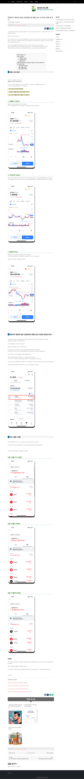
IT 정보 (57, 37)
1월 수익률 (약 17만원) (23, 65)
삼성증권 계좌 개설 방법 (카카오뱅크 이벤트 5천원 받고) (19, 691)
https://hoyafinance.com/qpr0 (20, 25)
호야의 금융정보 (12, 22)
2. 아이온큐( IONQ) (22, 59)
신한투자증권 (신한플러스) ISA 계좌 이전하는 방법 (18, 685)
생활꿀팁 (36, 1)
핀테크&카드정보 (19, 1)
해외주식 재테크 (31, 752)
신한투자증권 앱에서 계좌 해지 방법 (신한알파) (17, 682)
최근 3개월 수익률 (20, 64)
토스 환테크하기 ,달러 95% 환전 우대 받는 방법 (18, 688)
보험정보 (31, 1)
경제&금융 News (59, 39)
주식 (9, 31)
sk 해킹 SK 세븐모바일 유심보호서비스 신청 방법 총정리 (65, 30)
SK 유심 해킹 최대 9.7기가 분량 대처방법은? (63, 25)
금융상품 (12, 1)
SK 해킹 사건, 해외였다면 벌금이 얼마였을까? (63, 28)
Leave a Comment (49, 752)
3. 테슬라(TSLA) (22, 61)
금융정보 (10, 752)
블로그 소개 (10, 773)
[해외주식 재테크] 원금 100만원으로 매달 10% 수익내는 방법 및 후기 (30, 62)
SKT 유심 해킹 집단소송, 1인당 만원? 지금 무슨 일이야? (65, 19)
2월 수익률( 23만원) (23, 67)
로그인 (16, 766)
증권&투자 (26, 1)
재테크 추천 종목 (20, 56)
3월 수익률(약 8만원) (23, 68)
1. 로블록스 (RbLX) (22, 58)
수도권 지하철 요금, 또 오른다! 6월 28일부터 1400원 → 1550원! (65, 22)
